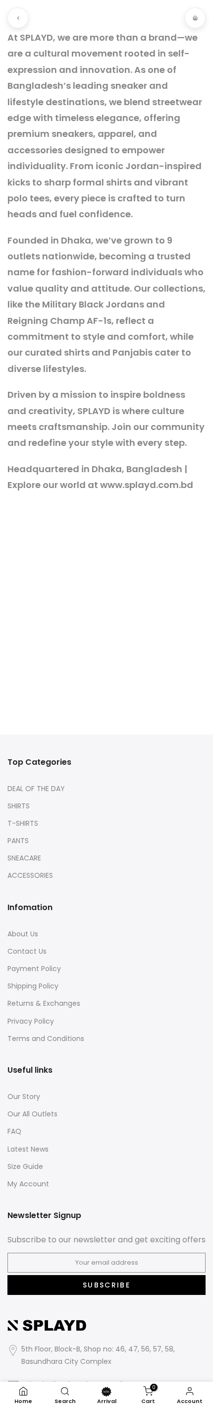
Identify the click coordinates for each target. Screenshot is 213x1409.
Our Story (23, 1097)
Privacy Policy (30, 1021)
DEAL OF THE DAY (36, 789)
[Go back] (17, 17)
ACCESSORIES (30, 875)
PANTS (18, 841)
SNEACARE (24, 858)
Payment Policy (34, 969)
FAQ (14, 1131)
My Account (28, 1184)
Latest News (28, 1149)
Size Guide (25, 1166)
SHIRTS (18, 806)
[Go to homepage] (195, 17)
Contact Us (27, 951)
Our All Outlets (32, 1114)
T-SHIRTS (22, 823)
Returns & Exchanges (43, 1003)
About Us (22, 934)
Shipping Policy (32, 986)
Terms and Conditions (45, 1038)
